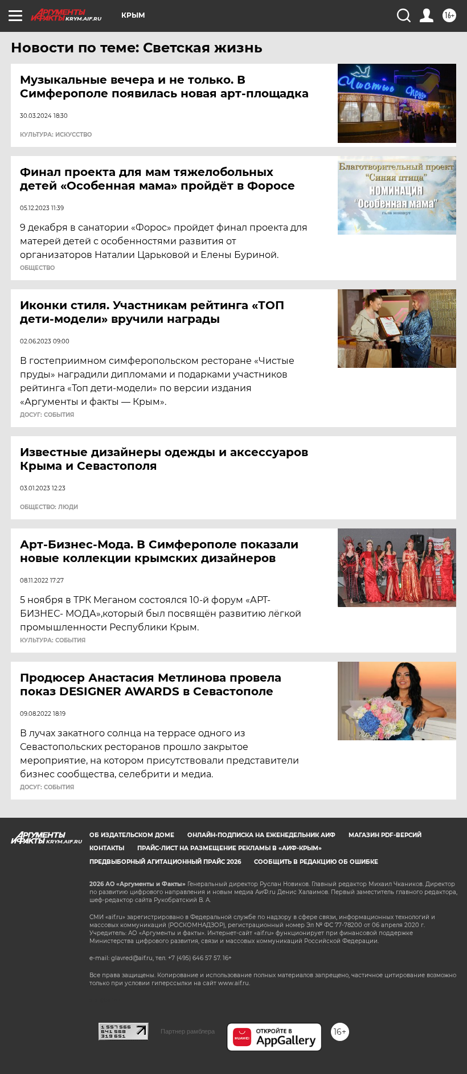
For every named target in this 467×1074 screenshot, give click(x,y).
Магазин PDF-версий (385, 835)
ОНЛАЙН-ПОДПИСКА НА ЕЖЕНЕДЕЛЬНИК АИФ (261, 835)
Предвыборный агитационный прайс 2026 (165, 862)
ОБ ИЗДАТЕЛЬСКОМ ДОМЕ (131, 835)
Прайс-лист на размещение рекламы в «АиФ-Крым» (229, 848)
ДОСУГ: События (47, 415)
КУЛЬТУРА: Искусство (56, 135)
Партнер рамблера (188, 1031)
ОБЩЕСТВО (37, 268)
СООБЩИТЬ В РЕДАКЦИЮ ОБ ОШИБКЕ (316, 862)
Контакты (106, 848)
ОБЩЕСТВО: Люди (49, 507)
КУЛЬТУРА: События (52, 640)
